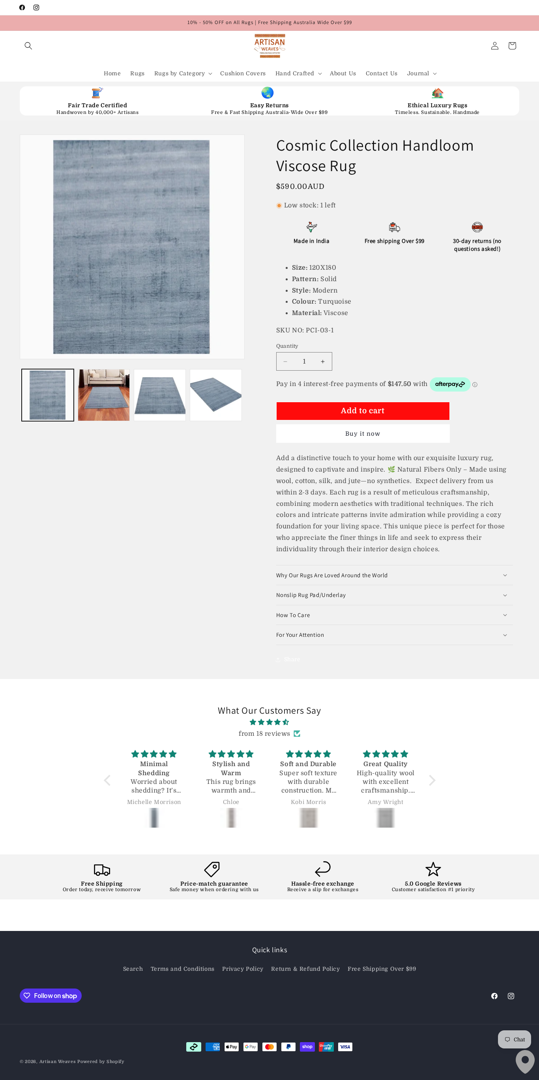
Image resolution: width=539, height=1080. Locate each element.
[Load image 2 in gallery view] (104, 395)
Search (133, 969)
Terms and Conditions (183, 969)
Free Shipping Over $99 (382, 969)
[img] (269, 722)
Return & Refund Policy (305, 969)
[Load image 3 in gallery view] (160, 395)
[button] (28, 45)
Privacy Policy (242, 969)
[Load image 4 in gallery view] (216, 395)
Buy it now (362, 433)
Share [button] (292, 659)
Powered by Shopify (100, 1061)
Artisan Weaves (57, 1061)
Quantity (287, 346)
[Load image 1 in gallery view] (48, 395)
